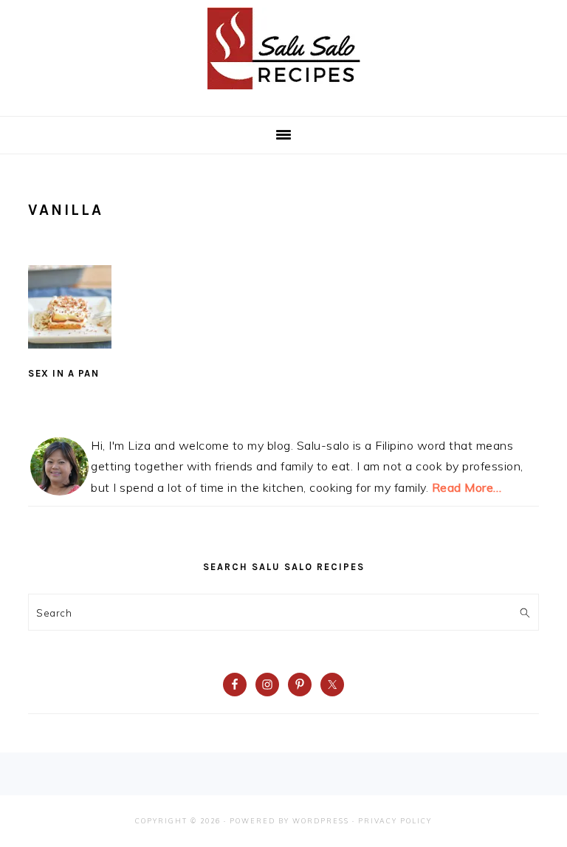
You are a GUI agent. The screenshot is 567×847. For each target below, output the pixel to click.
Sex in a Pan (63, 373)
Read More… (467, 487)
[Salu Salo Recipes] (283, 93)
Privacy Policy (395, 821)
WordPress (320, 821)
